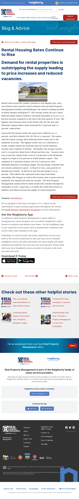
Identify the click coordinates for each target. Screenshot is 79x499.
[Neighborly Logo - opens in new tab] (59, 359)
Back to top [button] (73, 276)
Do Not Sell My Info (48, 489)
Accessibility (33, 489)
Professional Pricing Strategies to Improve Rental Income (61, 302)
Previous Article (10, 276)
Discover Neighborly (38, 394)
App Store (33, 408)
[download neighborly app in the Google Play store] (26, 260)
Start (72, 345)
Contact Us (45, 433)
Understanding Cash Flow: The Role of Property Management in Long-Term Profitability (61, 319)
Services (27, 427)
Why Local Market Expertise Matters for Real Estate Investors (21, 302)
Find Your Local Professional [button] (63, 42)
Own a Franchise (55, 17)
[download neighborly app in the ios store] (9, 260)
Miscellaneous (16, 198)
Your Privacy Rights (69, 489)
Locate (61, 10)
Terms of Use (8, 489)
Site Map (44, 444)
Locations (43, 17)
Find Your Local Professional (28, 9)
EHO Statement (47, 436)
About (26, 431)
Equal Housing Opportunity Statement (22, 210)
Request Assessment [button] (70, 17)
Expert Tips (28, 439)
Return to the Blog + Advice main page (20, 42)
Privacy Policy (21, 489)
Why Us (26, 435)
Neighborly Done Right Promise (68, 3)
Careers (49, 17)
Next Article (30, 276)
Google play (48, 408)
